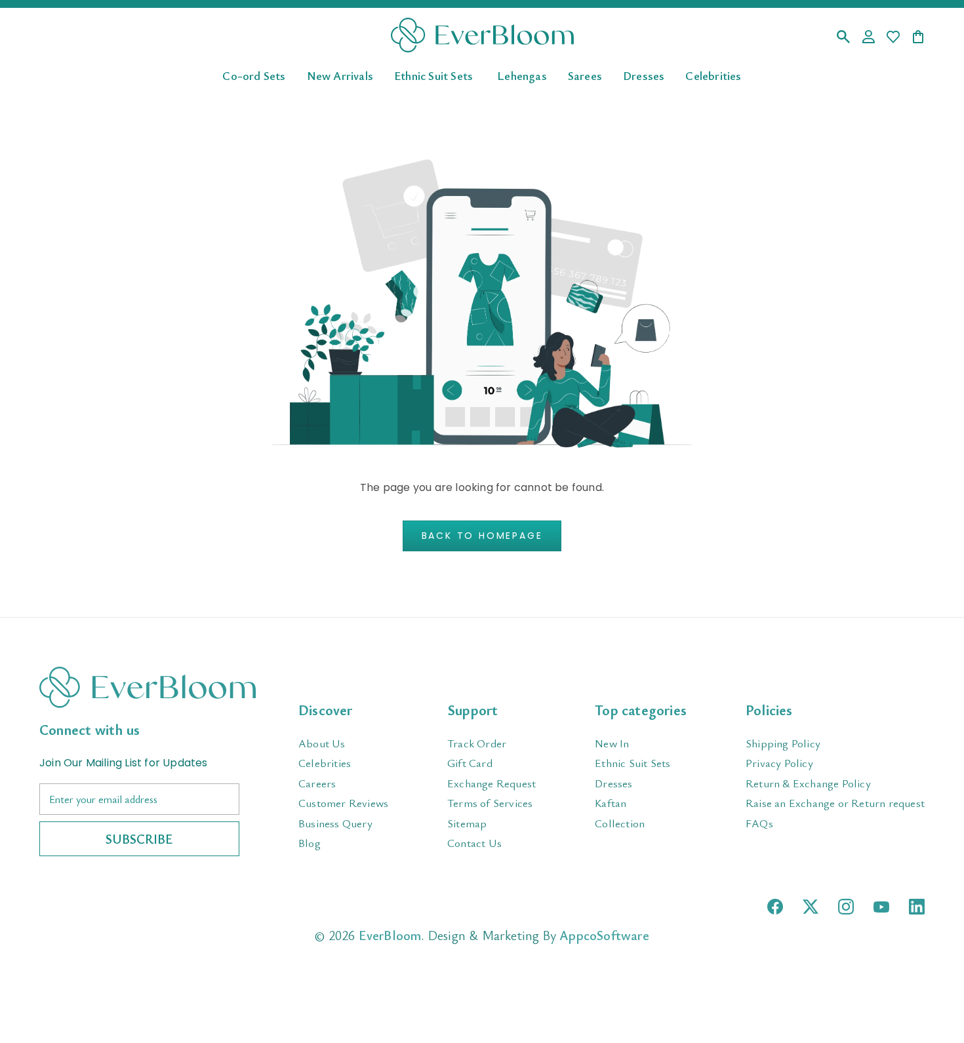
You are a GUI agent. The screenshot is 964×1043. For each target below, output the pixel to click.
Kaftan (610, 802)
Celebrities (713, 74)
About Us (322, 743)
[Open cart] (918, 37)
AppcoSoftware (604, 935)
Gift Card (469, 762)
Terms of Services (489, 802)
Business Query (335, 823)
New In (612, 743)
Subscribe (139, 839)
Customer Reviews (343, 802)
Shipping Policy (783, 743)
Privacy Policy (779, 762)
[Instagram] (846, 907)
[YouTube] (881, 907)
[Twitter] (810, 906)
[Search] (843, 37)
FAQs (759, 823)
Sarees (585, 74)
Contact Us (474, 842)
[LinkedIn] (917, 907)
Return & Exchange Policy (808, 783)
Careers (317, 783)
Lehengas (522, 74)
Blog (309, 842)
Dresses (643, 74)
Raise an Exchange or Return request (835, 802)
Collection (620, 823)
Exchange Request (491, 783)
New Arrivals (340, 74)
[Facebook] (775, 907)
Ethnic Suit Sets (433, 74)
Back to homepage (482, 535)
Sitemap (467, 823)
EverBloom (390, 935)
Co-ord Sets (253, 74)
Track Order (476, 743)
